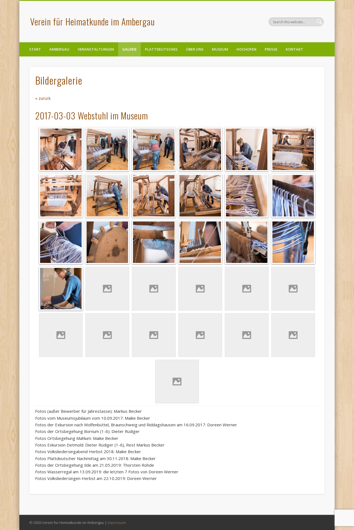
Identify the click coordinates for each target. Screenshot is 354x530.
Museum (220, 49)
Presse (271, 49)
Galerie (129, 49)
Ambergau (59, 49)
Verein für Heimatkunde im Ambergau (92, 21)
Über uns (195, 49)
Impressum (117, 522)
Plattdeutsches (161, 49)
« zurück (43, 98)
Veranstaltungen (96, 49)
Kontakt (294, 49)
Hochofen (246, 49)
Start (35, 49)
